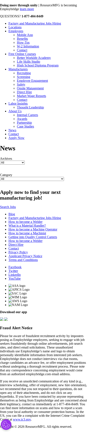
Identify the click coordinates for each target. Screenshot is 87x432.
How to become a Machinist (27, 233)
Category (6, 175)
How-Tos (23, 42)
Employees (15, 31)
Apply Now (16, 138)
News (12, 130)
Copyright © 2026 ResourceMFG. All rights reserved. (36, 426)
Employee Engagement (32, 80)
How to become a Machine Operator (32, 229)
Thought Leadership (30, 107)
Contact (22, 50)
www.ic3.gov (22, 419)
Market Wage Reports (31, 96)
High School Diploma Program (37, 65)
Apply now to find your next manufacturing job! (30, 195)
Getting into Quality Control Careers (32, 237)
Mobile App (25, 35)
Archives (6, 158)
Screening (23, 77)
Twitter (13, 271)
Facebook (15, 267)
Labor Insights (18, 103)
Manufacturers (18, 69)
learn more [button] (27, 9)
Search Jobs (8, 207)
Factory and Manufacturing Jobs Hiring (34, 23)
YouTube (14, 278)
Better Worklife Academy (34, 58)
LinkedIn (14, 274)
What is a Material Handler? (27, 225)
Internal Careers (27, 115)
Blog (11, 214)
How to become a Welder (25, 222)
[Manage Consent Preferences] (6, 424)
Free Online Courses (22, 54)
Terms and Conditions (23, 260)
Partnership (24, 122)
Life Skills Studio (28, 61)
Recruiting (24, 73)
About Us (15, 111)
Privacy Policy (18, 252)
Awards (22, 119)
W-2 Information (28, 46)
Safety (21, 84)
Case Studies (25, 126)
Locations (15, 27)
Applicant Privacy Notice (25, 256)
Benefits (22, 38)
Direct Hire (24, 92)
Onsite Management (30, 88)
